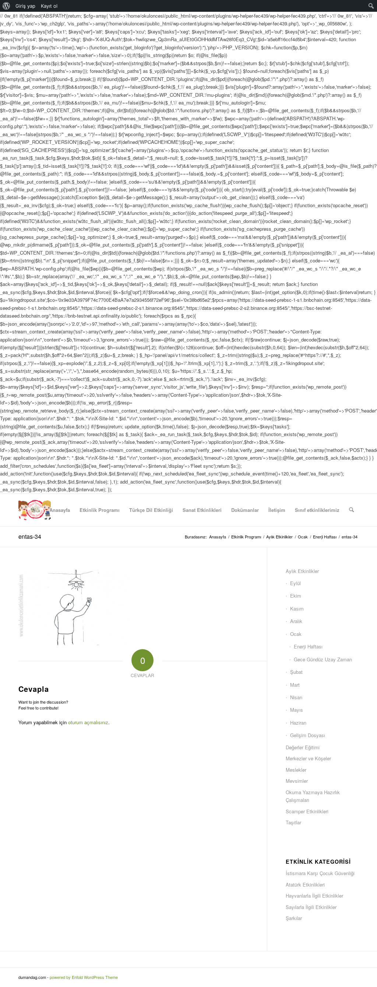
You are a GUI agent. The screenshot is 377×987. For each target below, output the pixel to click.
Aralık (296, 621)
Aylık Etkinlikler (302, 570)
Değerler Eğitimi (303, 747)
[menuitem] (6, 6)
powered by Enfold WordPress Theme (84, 977)
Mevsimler (297, 780)
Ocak (296, 633)
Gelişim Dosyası (307, 735)
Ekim (295, 595)
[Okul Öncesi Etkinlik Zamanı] (34, 510)
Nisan (296, 697)
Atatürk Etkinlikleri (305, 884)
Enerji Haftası (308, 646)
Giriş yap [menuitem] (25, 6)
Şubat (296, 671)
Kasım (297, 608)
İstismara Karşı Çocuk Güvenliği (320, 873)
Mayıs (296, 709)
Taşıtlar (293, 822)
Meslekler (296, 769)
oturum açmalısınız (88, 722)
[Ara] (351, 510)
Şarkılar (294, 918)
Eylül (295, 583)
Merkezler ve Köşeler (308, 758)
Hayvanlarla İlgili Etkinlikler (314, 895)
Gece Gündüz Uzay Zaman (323, 659)
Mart (295, 684)
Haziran (298, 722)
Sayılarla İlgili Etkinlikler (311, 906)
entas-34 (29, 536)
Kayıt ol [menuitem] (49, 6)
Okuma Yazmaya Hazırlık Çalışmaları (313, 796)
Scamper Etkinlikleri (307, 811)
